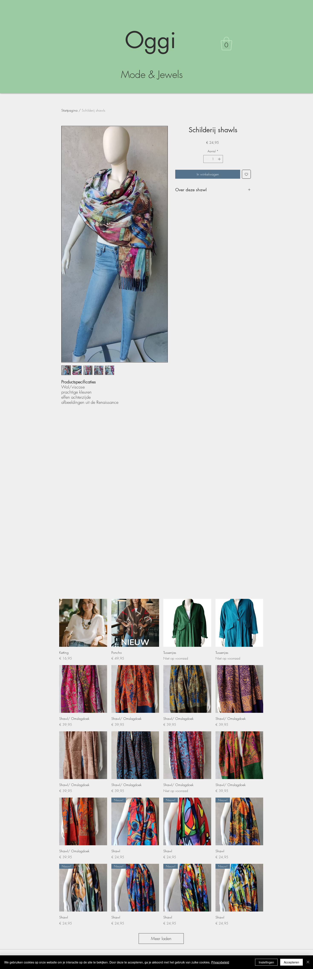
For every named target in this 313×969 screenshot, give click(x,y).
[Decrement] (206, 159)
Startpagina (69, 110)
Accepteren (291, 962)
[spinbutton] (213, 159)
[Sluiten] (307, 962)
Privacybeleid (220, 962)
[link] (226, 43)
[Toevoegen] (246, 174)
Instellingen (266, 962)
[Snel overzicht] (83, 623)
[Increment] (219, 159)
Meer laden (161, 938)
